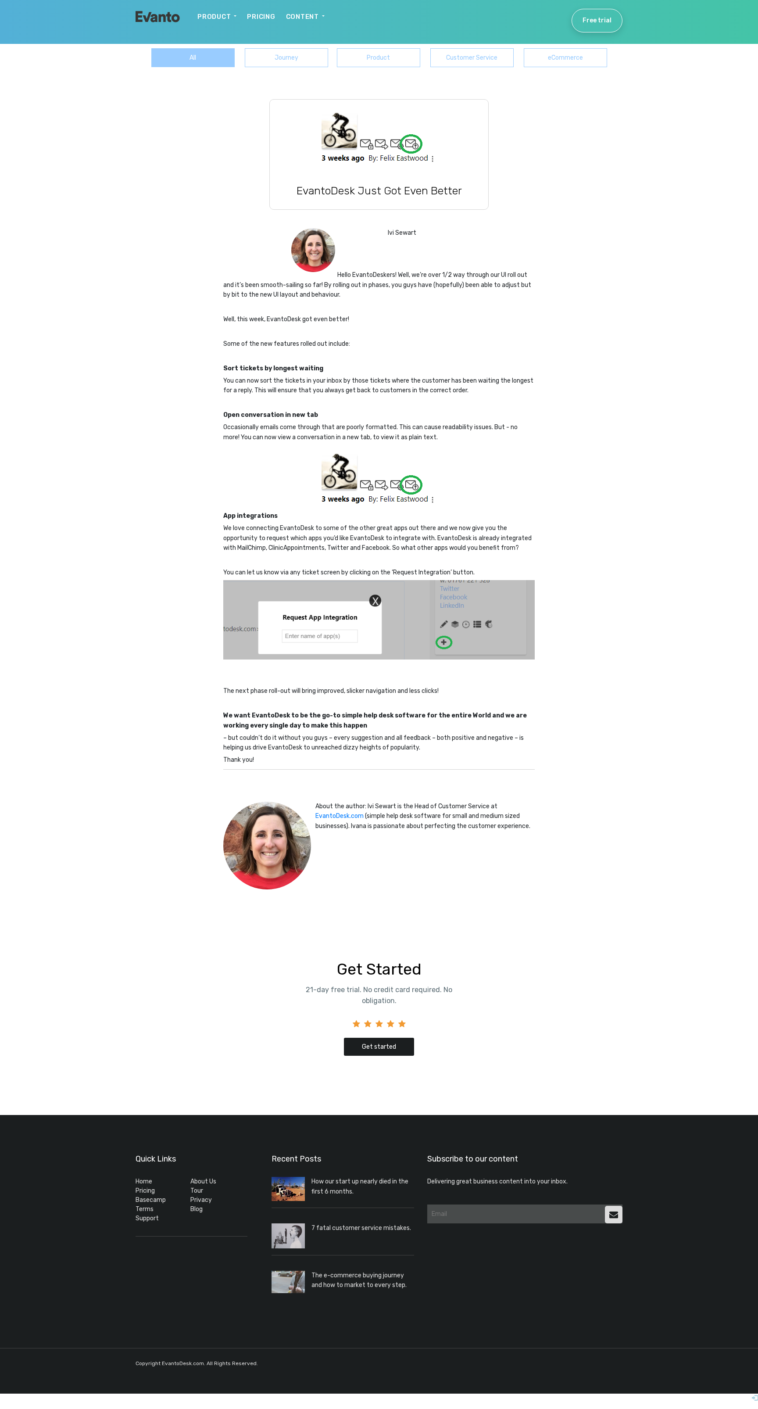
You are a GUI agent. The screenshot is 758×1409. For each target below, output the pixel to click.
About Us (203, 1181)
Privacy (201, 1200)
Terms (145, 1209)
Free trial (597, 20)
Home (144, 1181)
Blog (196, 1209)
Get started (379, 1046)
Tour (196, 1190)
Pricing (145, 1190)
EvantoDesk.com (339, 816)
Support (147, 1218)
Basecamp (151, 1200)
